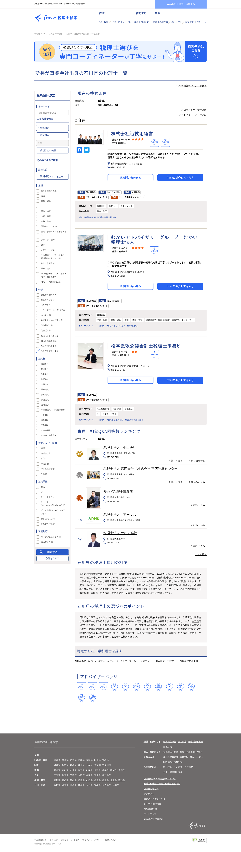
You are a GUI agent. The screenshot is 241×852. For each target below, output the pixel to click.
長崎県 (73, 785)
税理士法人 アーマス (119, 514)
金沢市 (108, 573)
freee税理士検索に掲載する (181, 4)
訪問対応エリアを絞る (51, 176)
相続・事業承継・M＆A (191, 752)
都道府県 (44, 127)
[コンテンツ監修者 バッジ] (92, 697)
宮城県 (81, 760)
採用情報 (65, 840)
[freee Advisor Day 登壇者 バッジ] (125, 686)
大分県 (89, 785)
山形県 (97, 760)
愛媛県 (113, 780)
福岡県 (57, 785)
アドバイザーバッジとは (194, 115)
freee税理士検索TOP (153, 819)
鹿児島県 (106, 785)
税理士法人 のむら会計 (120, 533)
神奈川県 (106, 765)
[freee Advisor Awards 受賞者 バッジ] (114, 686)
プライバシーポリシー (92, 840)
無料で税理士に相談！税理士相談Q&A (162, 783)
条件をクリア (52, 558)
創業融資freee (150, 809)
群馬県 (73, 765)
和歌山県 (106, 775)
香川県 (105, 780)
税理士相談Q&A (142, 22)
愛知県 (121, 770)
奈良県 (97, 775)
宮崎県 (97, 785)
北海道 (57, 760)
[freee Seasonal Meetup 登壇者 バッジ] (136, 686)
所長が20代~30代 (84, 661)
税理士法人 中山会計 (119, 447)
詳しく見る (177, 460)
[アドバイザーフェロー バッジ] (81, 697)
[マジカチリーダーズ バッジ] (191, 686)
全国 (36, 755)
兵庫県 (89, 775)
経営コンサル (196, 756)
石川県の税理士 (55, 34)
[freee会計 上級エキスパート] (92, 686)
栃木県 (65, 765)
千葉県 (89, 765)
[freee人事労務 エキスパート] (103, 686)
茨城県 (57, 765)
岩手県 (73, 760)
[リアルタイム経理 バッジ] (180, 686)
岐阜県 (105, 770)
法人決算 (182, 741)
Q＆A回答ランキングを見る (192, 85)
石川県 (73, 770)
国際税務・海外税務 (172, 762)
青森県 (65, 760)
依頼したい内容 (48, 150)
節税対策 (167, 746)
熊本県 (81, 785)
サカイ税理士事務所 (118, 491)
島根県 (65, 780)
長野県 (97, 770)
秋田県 (89, 760)
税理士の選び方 (160, 22)
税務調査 (184, 756)
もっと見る (201, 554)
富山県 (65, 770)
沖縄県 (115, 785)
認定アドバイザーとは (196, 22)
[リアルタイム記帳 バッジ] (169, 686)
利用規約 (75, 840)
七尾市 (115, 592)
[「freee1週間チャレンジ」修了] (158, 686)
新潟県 (57, 770)
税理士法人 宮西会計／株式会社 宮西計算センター (140, 469)
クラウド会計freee (152, 804)
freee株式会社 (40, 840)
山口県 (89, 780)
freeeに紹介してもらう (180, 177)
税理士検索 (103, 22)
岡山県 (73, 780)
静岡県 (113, 770)
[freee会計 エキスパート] (81, 686)
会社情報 (54, 840)
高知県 (121, 780)
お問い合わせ (111, 840)
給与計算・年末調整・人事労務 (178, 767)
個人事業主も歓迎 (165, 661)
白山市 (94, 592)
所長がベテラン (106, 661)
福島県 (105, 760)
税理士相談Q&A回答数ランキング (160, 778)
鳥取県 (57, 780)
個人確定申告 (169, 741)
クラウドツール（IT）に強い (135, 661)
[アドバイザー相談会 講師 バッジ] (147, 686)
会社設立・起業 (170, 752)
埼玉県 (81, 765)
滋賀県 (65, 775)
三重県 (57, 775)
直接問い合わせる (130, 177)
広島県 (81, 780)
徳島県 (97, 780)
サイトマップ (150, 814)
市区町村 (44, 135)
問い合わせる (198, 460)
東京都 (97, 765)
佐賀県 (65, 785)
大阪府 (81, 775)
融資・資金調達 (170, 756)
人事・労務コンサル (172, 772)
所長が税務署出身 (189, 661)
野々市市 (104, 592)
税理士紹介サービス (121, 22)
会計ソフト (176, 22)
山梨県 (89, 770)
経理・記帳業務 (195, 741)
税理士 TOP (39, 34)
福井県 (81, 770)
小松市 (89, 585)
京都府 (73, 775)
